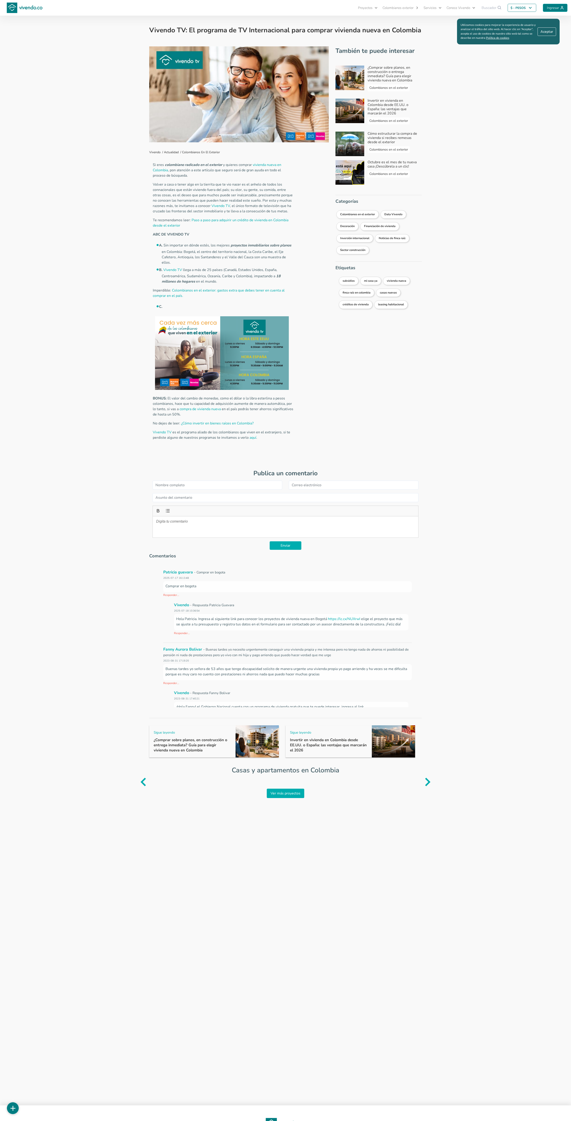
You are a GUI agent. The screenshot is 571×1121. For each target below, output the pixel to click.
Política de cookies (497, 38)
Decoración (347, 226)
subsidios (349, 281)
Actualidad (171, 152)
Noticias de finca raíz (392, 238)
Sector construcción (352, 250)
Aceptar (546, 31)
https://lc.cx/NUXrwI (344, 618)
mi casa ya (370, 281)
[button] (366, 8)
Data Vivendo (393, 214)
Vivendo (155, 152)
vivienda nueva (396, 281)
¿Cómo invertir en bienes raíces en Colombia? (217, 423)
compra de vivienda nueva (200, 409)
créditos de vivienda (356, 304)
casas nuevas (388, 293)
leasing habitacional (391, 304)
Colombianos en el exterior (201, 152)
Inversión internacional (354, 238)
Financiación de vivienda (379, 226)
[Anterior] (136, 782)
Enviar (285, 545)
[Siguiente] (434, 782)
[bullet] (167, 510)
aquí (253, 437)
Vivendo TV (220, 205)
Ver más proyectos (285, 793)
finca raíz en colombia (356, 293)
